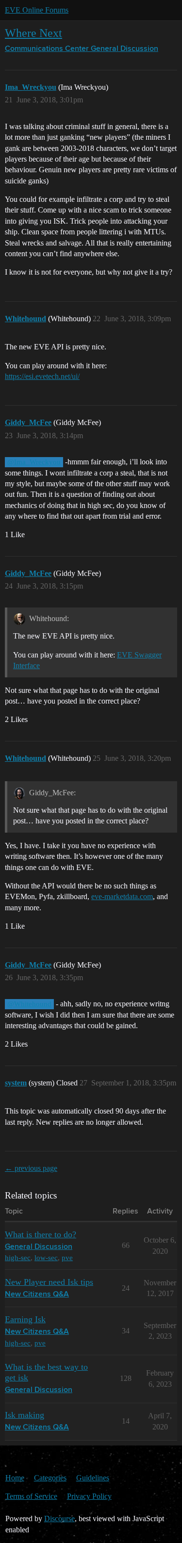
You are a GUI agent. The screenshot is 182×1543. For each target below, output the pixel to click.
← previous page (31, 1168)
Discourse (59, 1518)
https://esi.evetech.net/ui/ (42, 376)
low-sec (46, 1257)
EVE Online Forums (36, 10)
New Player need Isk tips (49, 1282)
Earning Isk (25, 1319)
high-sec (18, 1257)
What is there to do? (40, 1234)
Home (14, 1478)
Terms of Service (31, 1496)
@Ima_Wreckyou (34, 462)
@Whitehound (29, 1004)
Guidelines (92, 1478)
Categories (50, 1478)
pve (67, 1257)
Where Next (33, 32)
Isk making (24, 1415)
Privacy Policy (89, 1496)
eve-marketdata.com (122, 896)
